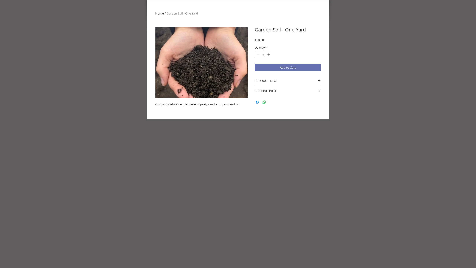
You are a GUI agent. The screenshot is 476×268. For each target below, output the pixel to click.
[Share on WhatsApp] (264, 102)
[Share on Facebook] (257, 102)
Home (159, 13)
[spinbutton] (263, 54)
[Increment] (269, 54)
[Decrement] (257, 54)
